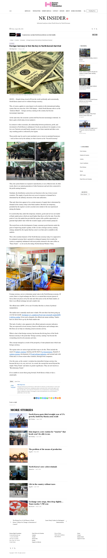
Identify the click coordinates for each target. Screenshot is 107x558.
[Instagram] (56, 398)
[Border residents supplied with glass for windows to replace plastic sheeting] (84, 67)
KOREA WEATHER (76, 11)
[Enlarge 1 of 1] (62, 144)
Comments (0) (12, 404)
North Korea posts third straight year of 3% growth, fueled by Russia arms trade (88, 130)
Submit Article (80, 536)
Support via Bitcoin (36, 542)
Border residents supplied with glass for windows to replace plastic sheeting (88, 72)
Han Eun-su (31, 506)
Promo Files (35, 538)
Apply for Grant (81, 538)
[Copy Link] (51, 398)
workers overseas (14, 354)
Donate (33, 540)
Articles (81, 159)
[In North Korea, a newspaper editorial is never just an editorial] (84, 81)
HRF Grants (83, 175)
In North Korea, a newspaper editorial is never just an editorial (88, 87)
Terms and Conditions (60, 535)
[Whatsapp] (41, 398)
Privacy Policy (58, 533)
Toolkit (33, 536)
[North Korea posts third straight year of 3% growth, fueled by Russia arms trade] (84, 123)
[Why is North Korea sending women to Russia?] (84, 53)
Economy (12, 43)
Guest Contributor (84, 163)
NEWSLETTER (36, 11)
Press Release (83, 167)
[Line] (47, 398)
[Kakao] (58, 398)
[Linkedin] (37, 398)
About (11, 381)
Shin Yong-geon (13, 48)
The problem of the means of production (45, 449)
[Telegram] (43, 398)
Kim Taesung (32, 419)
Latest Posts (17, 381)
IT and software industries (38, 354)
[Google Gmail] (49, 398)
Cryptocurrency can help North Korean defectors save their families (88, 100)
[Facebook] (39, 398)
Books (81, 171)
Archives (84, 192)
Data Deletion (58, 536)
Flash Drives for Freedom (86, 179)
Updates (34, 535)
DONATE (62, 11)
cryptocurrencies (46, 352)
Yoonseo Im (31, 469)
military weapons (21, 352)
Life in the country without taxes (42, 484)
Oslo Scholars (83, 151)
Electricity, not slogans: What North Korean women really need (87, 114)
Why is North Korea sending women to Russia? (88, 58)
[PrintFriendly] (53, 398)
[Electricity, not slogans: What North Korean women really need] (84, 109)
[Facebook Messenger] (45, 398)
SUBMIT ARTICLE (46, 11)
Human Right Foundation (15, 533)
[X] (34, 398)
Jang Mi (30, 451)
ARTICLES (27, 11)
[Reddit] (60, 398)
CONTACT (55, 11)
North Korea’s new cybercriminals (43, 467)
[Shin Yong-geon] (13, 385)
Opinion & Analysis (84, 155)
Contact (79, 535)
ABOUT (68, 11)
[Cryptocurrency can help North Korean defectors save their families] (84, 95)
